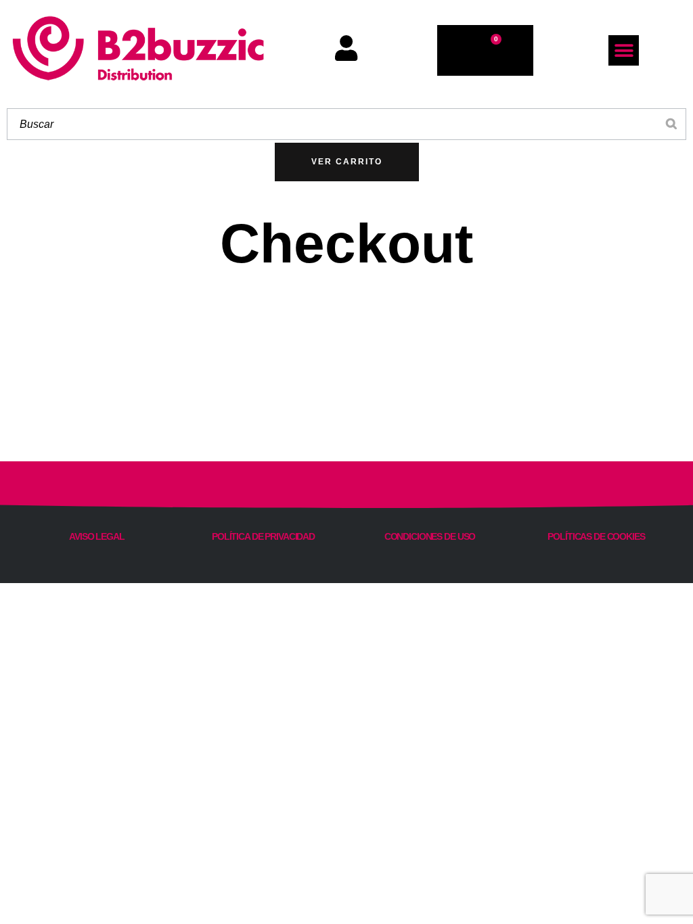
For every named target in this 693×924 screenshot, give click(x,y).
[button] (623, 50)
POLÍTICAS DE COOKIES (595, 536)
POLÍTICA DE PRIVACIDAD (263, 536)
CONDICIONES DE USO (430, 536)
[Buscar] (672, 124)
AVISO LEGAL (97, 536)
